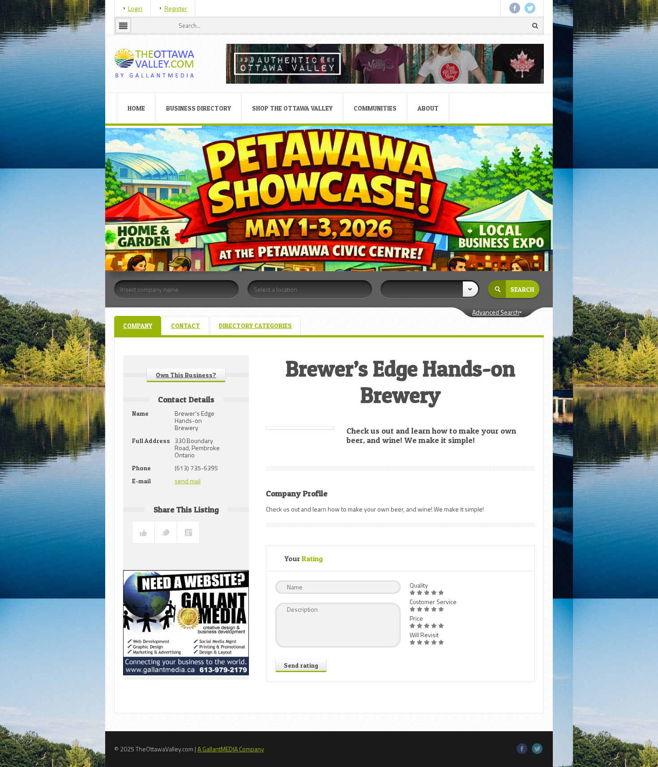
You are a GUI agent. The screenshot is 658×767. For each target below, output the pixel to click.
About (428, 108)
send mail (188, 481)
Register (175, 8)
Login (135, 8)
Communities (375, 108)
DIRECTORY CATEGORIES (255, 325)
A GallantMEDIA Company (230, 749)
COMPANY (137, 325)
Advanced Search (495, 312)
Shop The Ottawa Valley (292, 108)
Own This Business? (186, 375)
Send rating (301, 665)
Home (136, 108)
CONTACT (185, 325)
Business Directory (198, 108)
